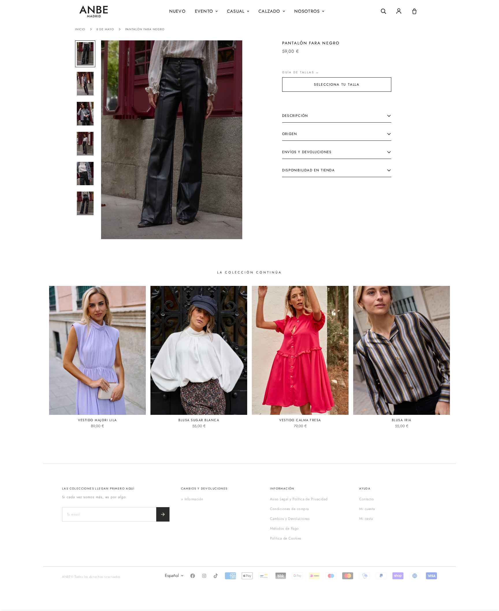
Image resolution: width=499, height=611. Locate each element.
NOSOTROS (307, 11)
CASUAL (236, 11)
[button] (414, 11)
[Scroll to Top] (487, 579)
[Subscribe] (163, 514)
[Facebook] (192, 575)
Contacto (366, 499)
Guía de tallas (298, 72)
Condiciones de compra (289, 508)
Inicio (80, 29)
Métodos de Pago (284, 528)
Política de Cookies (285, 538)
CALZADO (269, 11)
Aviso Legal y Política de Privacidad (298, 499)
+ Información (192, 499)
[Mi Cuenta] (399, 11)
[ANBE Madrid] (93, 11)
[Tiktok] (215, 575)
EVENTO (204, 11)
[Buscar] (383, 11)
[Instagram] (204, 575)
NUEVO (177, 11)
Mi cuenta (367, 508)
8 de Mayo (105, 29)
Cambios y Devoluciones (290, 518)
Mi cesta (366, 518)
